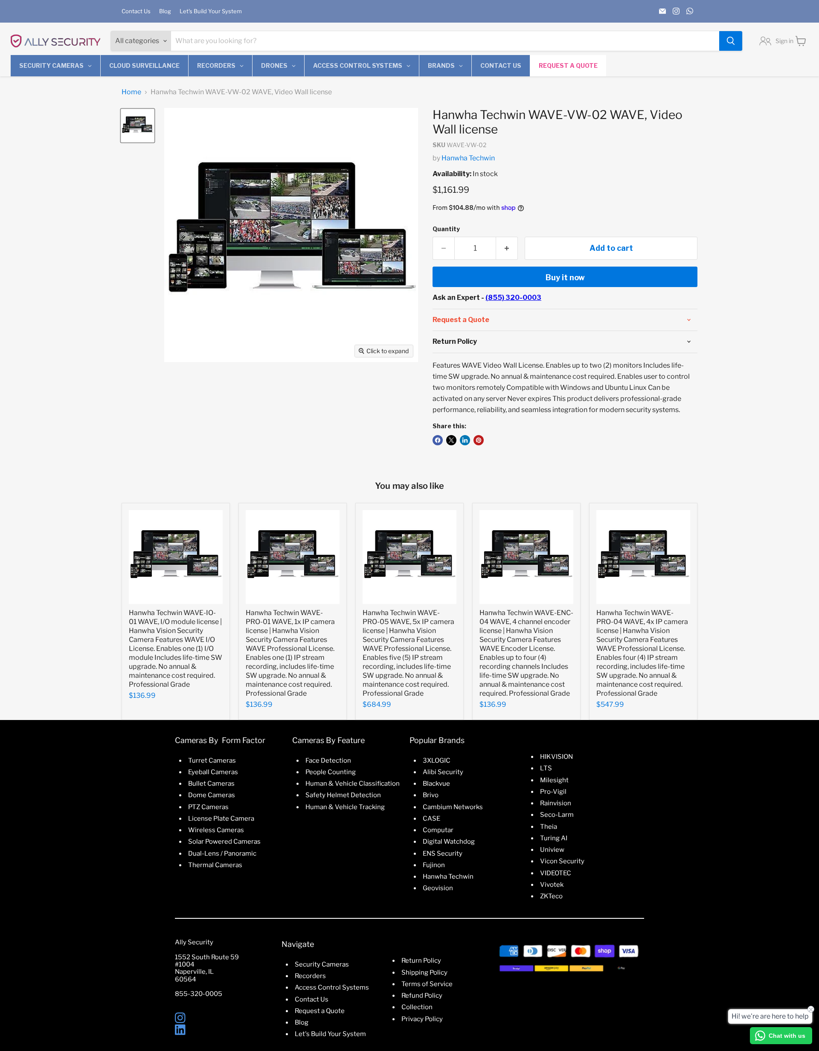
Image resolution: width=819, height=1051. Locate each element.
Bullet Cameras (211, 783)
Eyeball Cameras (213, 772)
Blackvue (436, 783)
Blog (165, 11)
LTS (546, 768)
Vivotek (551, 884)
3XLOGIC (436, 760)
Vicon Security (562, 861)
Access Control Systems (332, 987)
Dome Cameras (211, 795)
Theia (548, 826)
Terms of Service (427, 984)
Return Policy (421, 960)
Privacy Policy (422, 1019)
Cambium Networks (453, 807)
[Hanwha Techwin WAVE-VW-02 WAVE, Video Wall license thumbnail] (137, 125)
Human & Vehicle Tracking (345, 807)
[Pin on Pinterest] (478, 440)
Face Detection (328, 760)
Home (131, 92)
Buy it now (565, 277)
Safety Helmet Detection (343, 795)
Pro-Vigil (553, 792)
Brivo (431, 795)
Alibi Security (443, 772)
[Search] (730, 41)
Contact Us (136, 11)
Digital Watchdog (449, 841)
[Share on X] (451, 440)
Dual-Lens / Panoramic (222, 853)
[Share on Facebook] (438, 440)
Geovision (438, 888)
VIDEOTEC (555, 873)
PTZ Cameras (208, 807)
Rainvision (555, 803)
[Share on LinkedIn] (465, 440)
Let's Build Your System (211, 11)
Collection (417, 1007)
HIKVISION (556, 757)
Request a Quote (320, 1011)
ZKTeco (551, 896)
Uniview (552, 850)
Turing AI (553, 838)
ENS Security (442, 853)
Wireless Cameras (216, 830)
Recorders (310, 976)
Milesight (554, 780)
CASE (431, 818)
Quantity (446, 229)
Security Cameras (322, 964)
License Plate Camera (221, 818)
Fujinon (434, 865)
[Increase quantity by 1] (507, 248)
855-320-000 (196, 994)
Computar (438, 830)
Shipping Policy (424, 972)
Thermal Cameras (215, 865)
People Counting (330, 772)
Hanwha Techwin (468, 158)
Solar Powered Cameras (224, 841)
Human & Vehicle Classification (352, 783)
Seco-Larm (557, 815)
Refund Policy (421, 995)
